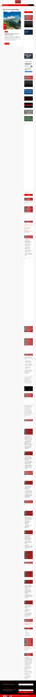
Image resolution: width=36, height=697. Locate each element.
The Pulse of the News (18, 3)
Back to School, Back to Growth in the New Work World (28, 254)
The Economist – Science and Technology (28, 557)
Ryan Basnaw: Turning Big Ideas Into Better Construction (28, 447)
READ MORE (7, 44)
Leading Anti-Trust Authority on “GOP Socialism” (27, 610)
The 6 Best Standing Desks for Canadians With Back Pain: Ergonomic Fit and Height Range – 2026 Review (28, 442)
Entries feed (27, 632)
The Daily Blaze (29, 603)
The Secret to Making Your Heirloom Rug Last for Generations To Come (28, 491)
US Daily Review (28, 483)
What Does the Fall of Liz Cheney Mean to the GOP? (28, 358)
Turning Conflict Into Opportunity (27, 678)
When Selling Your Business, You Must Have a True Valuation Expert (28, 518)
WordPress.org (27, 635)
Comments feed (27, 633)
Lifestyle (6, 31)
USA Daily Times (28, 582)
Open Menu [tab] (6, 5)
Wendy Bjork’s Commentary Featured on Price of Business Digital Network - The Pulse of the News (28, 659)
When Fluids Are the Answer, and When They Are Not (28, 542)
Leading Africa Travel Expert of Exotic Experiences (28, 526)
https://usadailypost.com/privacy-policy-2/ (9, 684)
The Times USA (29, 533)
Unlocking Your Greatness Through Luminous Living (27, 248)
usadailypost (7, 36)
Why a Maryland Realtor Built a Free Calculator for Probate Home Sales (28, 462)
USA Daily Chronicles (28, 514)
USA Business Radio (28, 454)
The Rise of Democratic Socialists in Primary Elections (28, 606)
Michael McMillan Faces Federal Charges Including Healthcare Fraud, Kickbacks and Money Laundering (28, 537)
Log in (26, 630)
